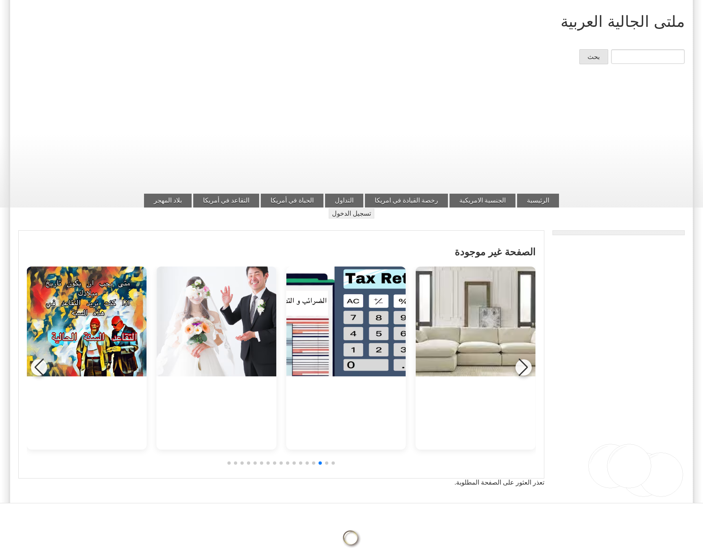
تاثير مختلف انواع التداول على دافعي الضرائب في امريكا (346, 408)
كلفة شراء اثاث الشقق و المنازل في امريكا (476, 408)
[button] (333, 463)
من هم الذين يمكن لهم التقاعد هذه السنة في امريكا (86, 408)
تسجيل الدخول (351, 213)
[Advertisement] (351, 131)
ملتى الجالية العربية (623, 21)
